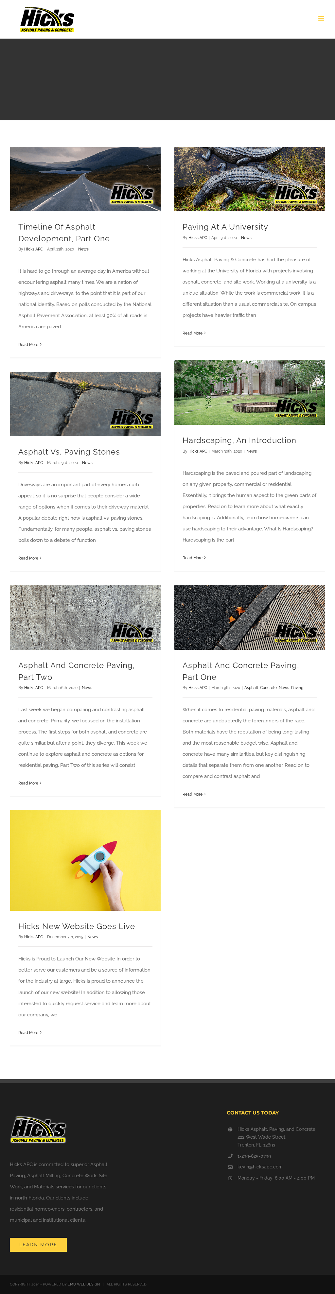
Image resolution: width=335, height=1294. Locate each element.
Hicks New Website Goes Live (76, 926)
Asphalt (251, 687)
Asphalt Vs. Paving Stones (69, 452)
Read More (28, 344)
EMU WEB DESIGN (84, 1284)
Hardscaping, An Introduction (239, 440)
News (83, 249)
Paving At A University (225, 227)
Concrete (268, 687)
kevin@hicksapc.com (260, 1166)
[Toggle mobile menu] (321, 18)
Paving (297, 687)
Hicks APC (33, 249)
